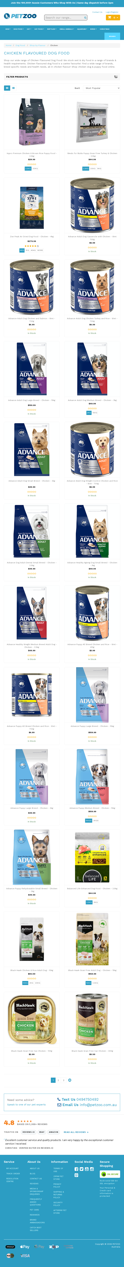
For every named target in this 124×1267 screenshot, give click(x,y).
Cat (28, 29)
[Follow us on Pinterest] (76, 1175)
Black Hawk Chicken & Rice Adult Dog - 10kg (31, 970)
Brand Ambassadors (37, 1221)
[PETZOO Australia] (20, 16)
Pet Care (34, 1210)
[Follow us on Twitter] (81, 1169)
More (40, 250)
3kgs (95, 820)
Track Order (13, 1173)
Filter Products (17, 76)
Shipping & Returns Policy (58, 1194)
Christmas (104, 29)
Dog (7, 29)
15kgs (89, 820)
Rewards (35, 1215)
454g (33, 250)
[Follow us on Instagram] (92, 1169)
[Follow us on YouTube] (86, 1169)
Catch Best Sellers (35, 1228)
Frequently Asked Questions (36, 1202)
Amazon (53, 1132)
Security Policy (57, 1203)
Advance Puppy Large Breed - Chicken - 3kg (31, 808)
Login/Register (112, 12)
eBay (42, 1132)
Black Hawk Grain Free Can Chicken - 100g (31, 1051)
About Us (35, 1168)
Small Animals (66, 29)
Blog (32, 1173)
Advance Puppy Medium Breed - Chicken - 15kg (92, 808)
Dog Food (18, 29)
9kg (99, 168)
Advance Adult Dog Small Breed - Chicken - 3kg (32, 481)
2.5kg (28, 168)
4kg (22, 250)
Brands (112, 36)
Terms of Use (58, 1169)
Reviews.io (29, 1132)
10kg (25, 983)
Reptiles (51, 29)
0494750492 (80, 1099)
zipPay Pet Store (58, 1177)
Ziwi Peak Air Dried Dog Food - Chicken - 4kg (32, 236)
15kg (95, 413)
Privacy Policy (57, 1185)
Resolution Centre (12, 1179)
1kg (27, 250)
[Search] (85, 17)
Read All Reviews (76, 1132)
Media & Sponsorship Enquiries (36, 1191)
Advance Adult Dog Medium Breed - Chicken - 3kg (92, 400)
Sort (77, 88)
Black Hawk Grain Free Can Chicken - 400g (92, 1051)
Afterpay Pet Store (60, 1211)
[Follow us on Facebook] (76, 1169)
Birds (93, 29)
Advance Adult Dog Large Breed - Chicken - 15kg (31, 400)
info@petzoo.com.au (89, 1105)
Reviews (34, 1183)
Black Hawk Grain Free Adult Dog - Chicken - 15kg (92, 970)
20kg (35, 168)
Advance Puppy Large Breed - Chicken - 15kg (92, 726)
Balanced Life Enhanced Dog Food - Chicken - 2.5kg (92, 888)
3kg (89, 413)
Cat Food (38, 29)
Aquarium (81, 29)
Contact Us (97, 12)
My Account (12, 1168)
